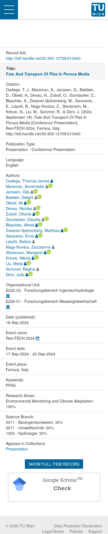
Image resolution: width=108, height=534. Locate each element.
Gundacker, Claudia (23, 219)
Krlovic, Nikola (18, 258)
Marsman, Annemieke (25, 186)
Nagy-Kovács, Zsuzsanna (28, 247)
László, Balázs (18, 241)
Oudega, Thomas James (27, 181)
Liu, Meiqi (14, 263)
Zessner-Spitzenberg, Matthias (33, 230)
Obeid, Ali (14, 203)
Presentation (17, 449)
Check (62, 488)
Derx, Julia (15, 274)
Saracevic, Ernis (20, 236)
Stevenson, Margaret (24, 252)
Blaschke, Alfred (20, 225)
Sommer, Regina (20, 269)
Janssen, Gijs (17, 192)
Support (95, 531)
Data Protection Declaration (78, 525)
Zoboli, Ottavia (18, 214)
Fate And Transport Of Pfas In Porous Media (47, 74)
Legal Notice (53, 531)
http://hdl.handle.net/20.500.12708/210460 (43, 58)
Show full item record (54, 464)
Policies (76, 531)
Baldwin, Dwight (20, 197)
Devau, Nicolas (19, 208)
